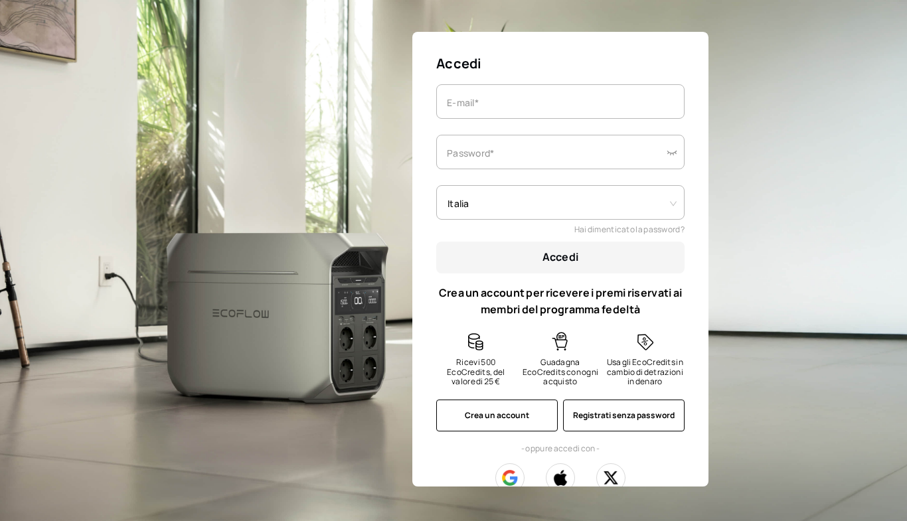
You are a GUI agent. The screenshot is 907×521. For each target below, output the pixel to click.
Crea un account (497, 415)
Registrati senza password (624, 415)
